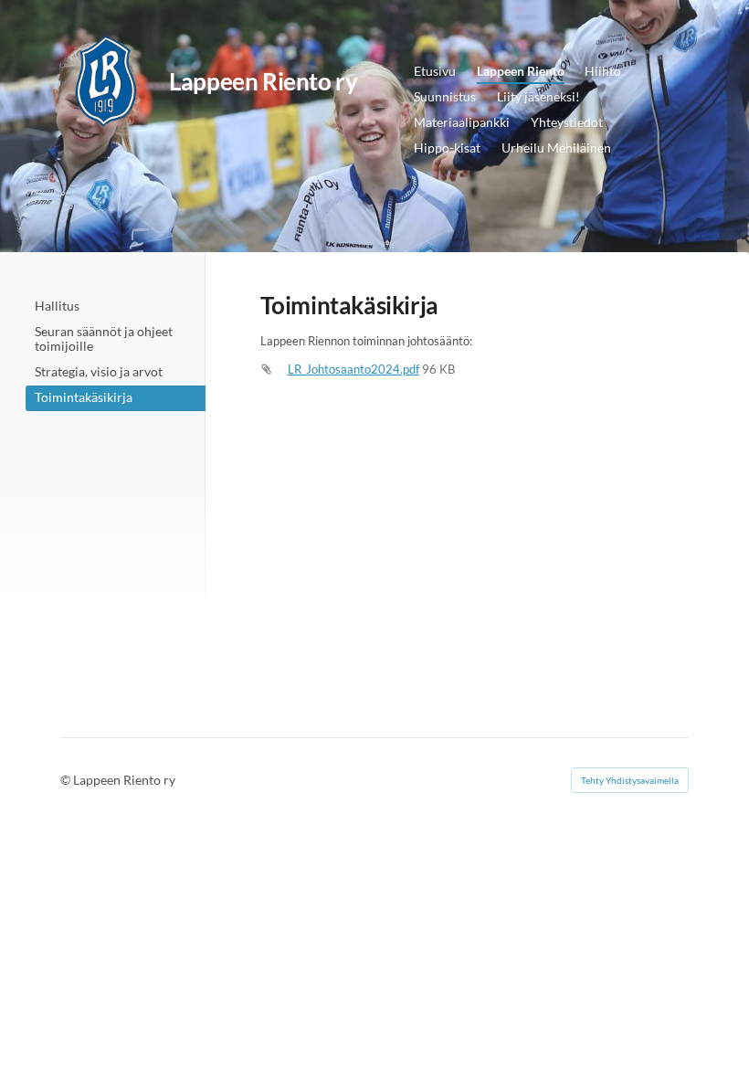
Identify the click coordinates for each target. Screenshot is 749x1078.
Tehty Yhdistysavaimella (630, 780)
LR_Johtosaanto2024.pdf (353, 369)
